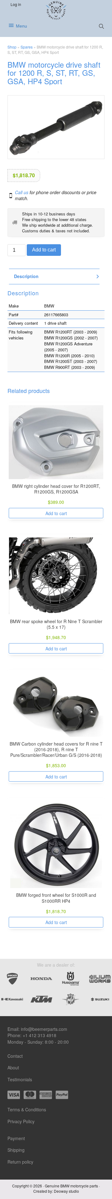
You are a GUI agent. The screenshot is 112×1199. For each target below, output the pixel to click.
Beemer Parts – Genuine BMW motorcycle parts (56, 10)
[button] (101, 26)
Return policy (20, 1162)
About (13, 1067)
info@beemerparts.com (44, 1029)
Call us (21, 192)
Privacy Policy (21, 1121)
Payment (16, 1138)
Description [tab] (26, 276)
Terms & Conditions (26, 1109)
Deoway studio (66, 1191)
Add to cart (44, 250)
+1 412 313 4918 (39, 1035)
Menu (21, 25)
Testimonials (19, 1079)
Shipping (16, 1150)
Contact (15, 1056)
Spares (27, 46)
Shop (11, 46)
